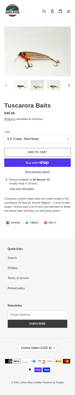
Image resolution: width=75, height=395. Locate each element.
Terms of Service (18, 278)
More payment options (37, 171)
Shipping (9, 118)
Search (12, 257)
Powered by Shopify (53, 382)
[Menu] (68, 11)
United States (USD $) (36, 347)
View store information (21, 188)
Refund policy (16, 288)
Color (7, 132)
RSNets (13, 268)
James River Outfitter (31, 382)
